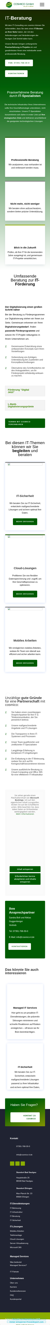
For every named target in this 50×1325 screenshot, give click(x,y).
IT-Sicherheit (25, 496)
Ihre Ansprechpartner (22, 910)
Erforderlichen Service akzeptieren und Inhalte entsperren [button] (25, 879)
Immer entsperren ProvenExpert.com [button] (26, 1322)
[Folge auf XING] (23, 1163)
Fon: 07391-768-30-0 (19, 63)
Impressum (30, 1319)
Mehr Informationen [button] (25, 814)
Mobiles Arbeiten (25, 640)
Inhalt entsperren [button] (25, 869)
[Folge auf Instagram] (12, 1163)
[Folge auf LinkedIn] (17, 1163)
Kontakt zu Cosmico (29, 1117)
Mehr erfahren (25, 522)
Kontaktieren (16, 73)
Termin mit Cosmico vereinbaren (19, 423)
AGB (38, 1319)
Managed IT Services (25, 1007)
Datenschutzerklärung (14, 1319)
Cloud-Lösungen (25, 568)
